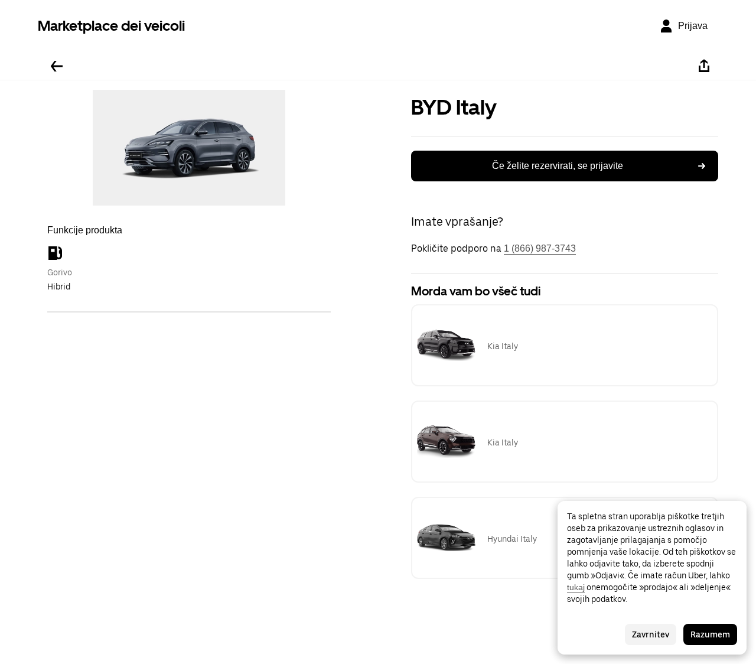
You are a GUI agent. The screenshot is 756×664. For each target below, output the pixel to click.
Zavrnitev (650, 634)
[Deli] (704, 66)
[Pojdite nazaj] (57, 66)
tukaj (576, 587)
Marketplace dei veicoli (111, 25)
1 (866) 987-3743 (540, 248)
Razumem (710, 634)
